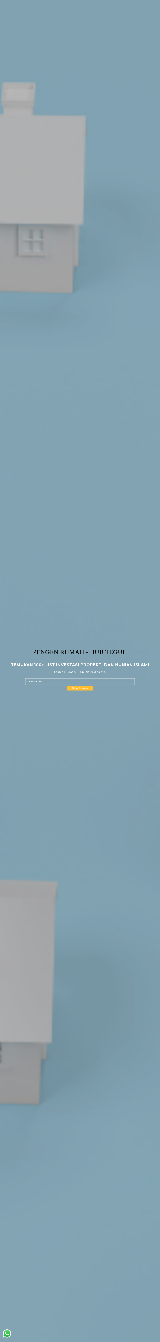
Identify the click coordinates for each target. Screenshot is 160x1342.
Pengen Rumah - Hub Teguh (80, 652)
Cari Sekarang (81, 688)
